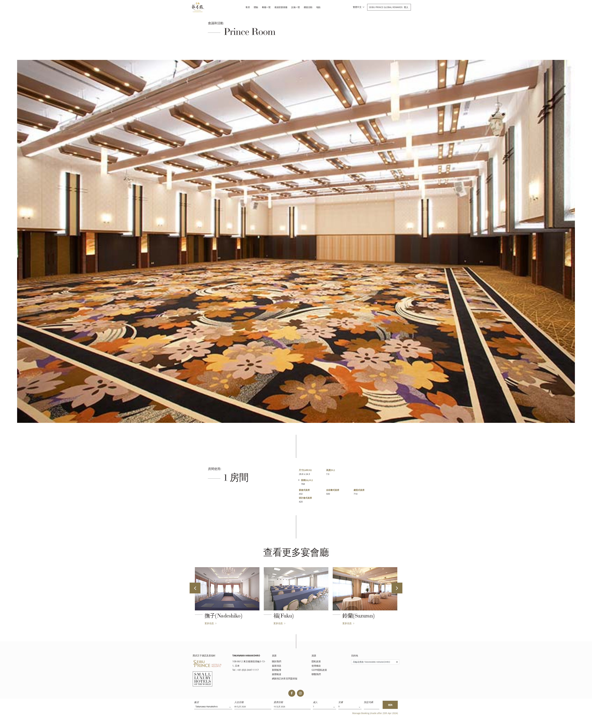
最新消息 (276, 665)
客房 (248, 7)
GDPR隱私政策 (319, 670)
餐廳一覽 (266, 7)
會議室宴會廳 (280, 7)
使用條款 (316, 665)
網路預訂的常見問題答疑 (284, 678)
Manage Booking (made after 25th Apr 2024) (375, 713)
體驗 (256, 7)
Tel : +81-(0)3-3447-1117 (245, 670)
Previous (195, 588)
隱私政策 (316, 661)
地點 (318, 7)
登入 (406, 7)
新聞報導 (276, 670)
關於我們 (276, 661)
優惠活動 (308, 7)
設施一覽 (295, 7)
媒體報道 (276, 674)
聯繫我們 (316, 674)
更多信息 (209, 623)
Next (397, 588)
